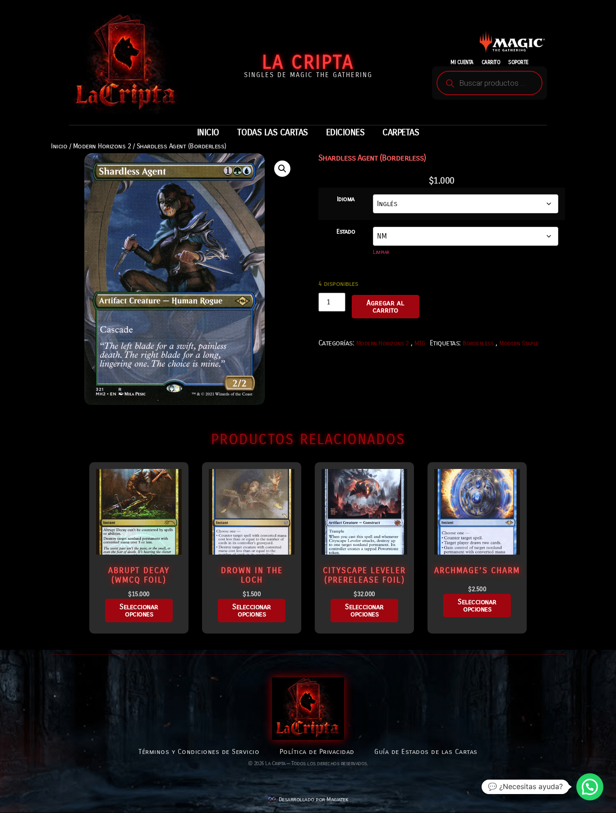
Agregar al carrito (385, 306)
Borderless (478, 343)
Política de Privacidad (317, 752)
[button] (282, 169)
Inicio (59, 146)
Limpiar (381, 252)
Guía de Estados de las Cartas (426, 752)
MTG (419, 343)
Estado (345, 232)
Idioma (346, 199)
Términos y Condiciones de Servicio (198, 752)
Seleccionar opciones (139, 610)
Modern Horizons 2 (102, 146)
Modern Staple (519, 343)
